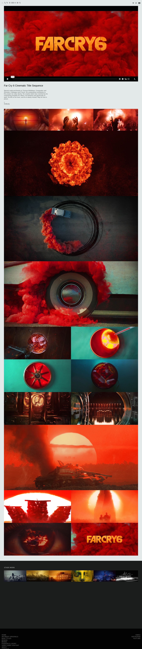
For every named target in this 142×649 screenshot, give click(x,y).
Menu (2, 3)
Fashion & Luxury (9, 643)
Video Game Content (10, 645)
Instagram (136, 3)
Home (4, 635)
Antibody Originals (10, 636)
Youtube (139, 3)
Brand (4, 642)
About (4, 647)
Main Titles (6, 638)
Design (4, 640)
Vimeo (133, 3)
